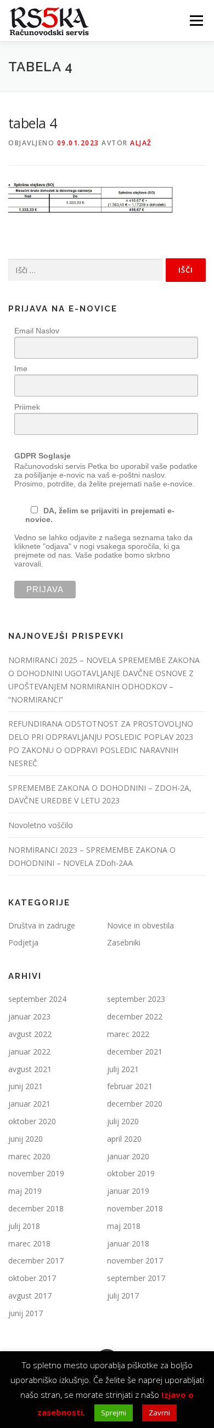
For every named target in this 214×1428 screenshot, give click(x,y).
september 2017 (136, 1278)
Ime (20, 368)
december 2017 (36, 1260)
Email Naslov (36, 330)
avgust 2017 (30, 1295)
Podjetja (23, 942)
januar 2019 (128, 1191)
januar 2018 (128, 1243)
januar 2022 (29, 1051)
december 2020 (134, 1103)
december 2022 (134, 1016)
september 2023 (136, 999)
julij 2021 (123, 1069)
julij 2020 (123, 1121)
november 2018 (135, 1208)
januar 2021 (29, 1103)
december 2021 (134, 1051)
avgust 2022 (30, 1034)
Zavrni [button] (159, 1413)
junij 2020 (25, 1139)
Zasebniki (123, 942)
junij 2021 (25, 1086)
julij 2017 (123, 1295)
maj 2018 (123, 1226)
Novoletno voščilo (40, 825)
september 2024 (37, 999)
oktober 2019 (131, 1173)
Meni (194, 20)
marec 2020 (29, 1156)
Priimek (27, 407)
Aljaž (141, 143)
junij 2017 (25, 1313)
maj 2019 (25, 1191)
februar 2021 (130, 1086)
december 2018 (36, 1208)
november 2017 (135, 1260)
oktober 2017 (32, 1278)
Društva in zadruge (41, 925)
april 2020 (124, 1139)
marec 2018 (29, 1243)
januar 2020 (128, 1156)
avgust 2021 (30, 1069)
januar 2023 (29, 1016)
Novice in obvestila (140, 925)
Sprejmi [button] (113, 1413)
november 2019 (36, 1173)
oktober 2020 (32, 1121)
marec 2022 (128, 1034)
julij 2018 (24, 1226)
